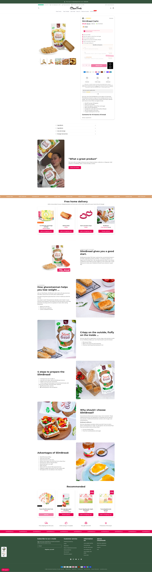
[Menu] (6, 547)
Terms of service (87, 569)
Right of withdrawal (101, 545)
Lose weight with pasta (88, 552)
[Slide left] (38, 61)
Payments (66, 545)
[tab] (97, 93)
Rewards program (68, 554)
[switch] (4, 555)
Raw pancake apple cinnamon (66, 509)
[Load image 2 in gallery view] (51, 61)
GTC (98, 549)
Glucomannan (87, 545)
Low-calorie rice (87, 549)
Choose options (106, 231)
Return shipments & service (70, 547)
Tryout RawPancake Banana (105, 509)
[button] (39, 8)
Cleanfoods (50, 569)
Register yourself (49, 549)
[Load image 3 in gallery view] (58, 61)
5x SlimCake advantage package (46, 226)
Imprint (98, 547)
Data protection (67, 549)
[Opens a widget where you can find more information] (5, 569)
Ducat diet (86, 555)
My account (66, 552)
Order (65, 543)
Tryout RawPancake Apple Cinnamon (86, 509)
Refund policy (68, 569)
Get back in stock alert (110, 65)
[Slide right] (78, 61)
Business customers (101, 543)
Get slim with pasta (88, 547)
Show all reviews (74, 167)
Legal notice (74, 569)
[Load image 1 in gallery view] (43, 61)
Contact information (95, 569)
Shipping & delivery (68, 541)
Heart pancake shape (86, 225)
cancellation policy (103, 569)
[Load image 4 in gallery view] (65, 61)
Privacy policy (80, 569)
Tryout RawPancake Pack (46, 509)
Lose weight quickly (88, 543)
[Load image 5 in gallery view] (73, 61)
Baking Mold (66, 225)
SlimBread (106, 225)
